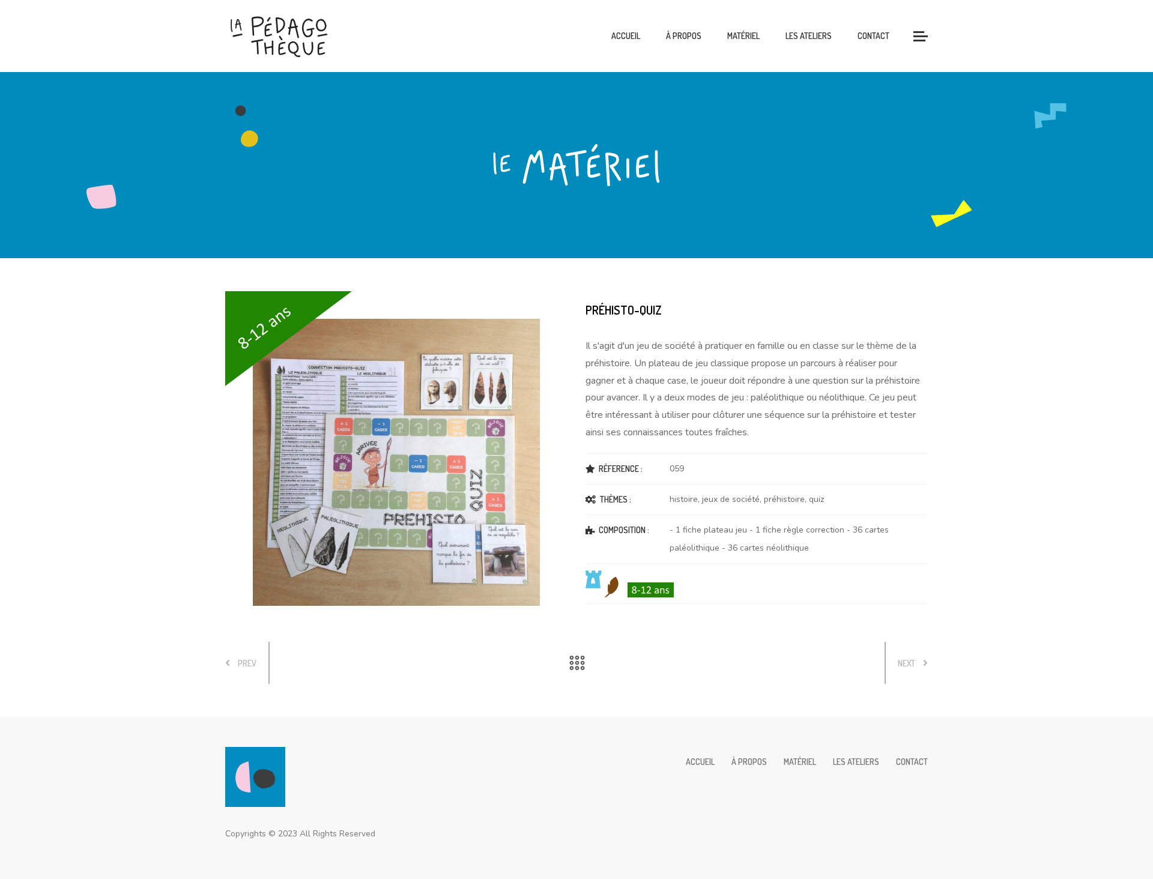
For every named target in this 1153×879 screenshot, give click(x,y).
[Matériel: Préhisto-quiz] (396, 457)
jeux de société (731, 499)
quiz (816, 499)
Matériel (743, 36)
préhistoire (784, 499)
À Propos (683, 36)
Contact (873, 36)
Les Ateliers (808, 36)
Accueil (625, 36)
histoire (684, 499)
